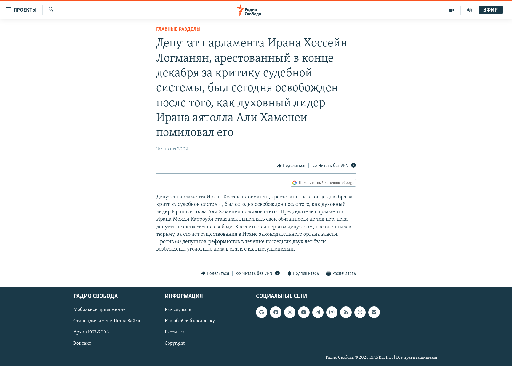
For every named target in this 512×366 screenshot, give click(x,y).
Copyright (175, 343)
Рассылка (175, 332)
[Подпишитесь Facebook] (275, 312)
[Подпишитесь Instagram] (331, 312)
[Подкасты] (360, 312)
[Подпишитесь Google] (261, 312)
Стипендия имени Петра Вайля (106, 321)
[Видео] (452, 10)
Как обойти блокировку (190, 321)
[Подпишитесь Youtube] (303, 312)
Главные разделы (178, 29)
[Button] (291, 166)
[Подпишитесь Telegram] (318, 312)
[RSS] (345, 312)
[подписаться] (374, 312)
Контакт (82, 343)
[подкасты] (470, 10)
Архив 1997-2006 (91, 332)
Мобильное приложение (99, 309)
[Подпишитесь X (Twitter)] (289, 312)
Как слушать (178, 309)
